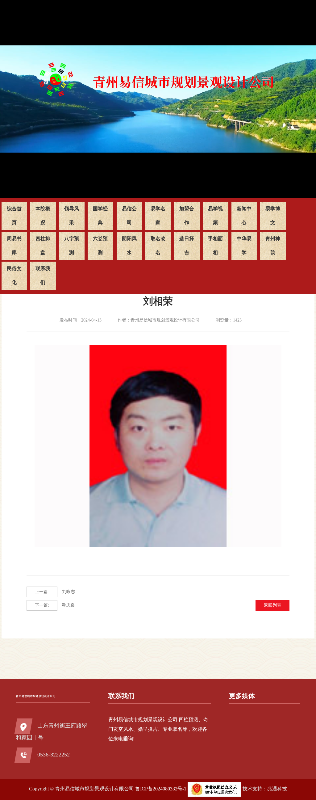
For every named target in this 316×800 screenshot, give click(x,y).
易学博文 (272, 215)
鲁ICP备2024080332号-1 (160, 788)
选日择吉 (186, 245)
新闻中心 (244, 215)
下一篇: (42, 605)
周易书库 (14, 245)
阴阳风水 (129, 245)
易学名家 (158, 215)
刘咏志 (55, 591)
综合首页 (14, 215)
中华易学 (244, 245)
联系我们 (42, 275)
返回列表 (272, 605)
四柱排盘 (42, 245)
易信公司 (129, 215)
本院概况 (42, 215)
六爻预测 (100, 245)
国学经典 (100, 215)
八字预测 (71, 245)
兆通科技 (277, 788)
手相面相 (215, 245)
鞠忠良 (55, 605)
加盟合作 (186, 215)
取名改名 (158, 245)
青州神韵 (272, 245)
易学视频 (215, 215)
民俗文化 (14, 275)
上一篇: (42, 591)
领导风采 (71, 215)
